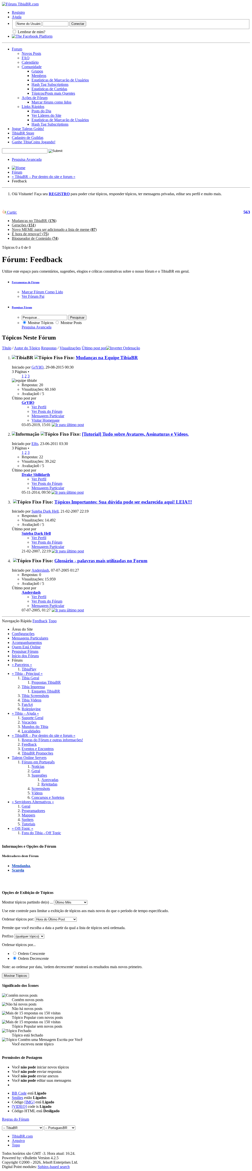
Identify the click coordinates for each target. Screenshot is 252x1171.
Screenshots (41, 788)
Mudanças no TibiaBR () (34, 221)
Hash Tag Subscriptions (50, 84)
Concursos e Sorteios (48, 797)
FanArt (27, 704)
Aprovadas (49, 780)
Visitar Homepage (46, 420)
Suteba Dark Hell (45, 511)
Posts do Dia (41, 111)
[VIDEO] (19, 1106)
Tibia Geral (30, 678)
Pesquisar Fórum (22, 307)
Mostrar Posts (71, 323)
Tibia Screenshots (35, 696)
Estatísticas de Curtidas (49, 89)
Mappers (28, 815)
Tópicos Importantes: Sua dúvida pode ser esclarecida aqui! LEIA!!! (123, 501)
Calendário (30, 62)
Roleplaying (31, 709)
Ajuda (16, 17)
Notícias (38, 766)
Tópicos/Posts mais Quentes (53, 93)
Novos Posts (31, 53)
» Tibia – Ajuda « (25, 713)
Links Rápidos (33, 106)
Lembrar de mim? (31, 32)
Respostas (49, 348)
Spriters (27, 819)
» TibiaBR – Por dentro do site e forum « (43, 177)
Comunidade (32, 67)
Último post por (94, 348)
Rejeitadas (49, 784)
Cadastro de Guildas (27, 137)
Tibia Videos (31, 700)
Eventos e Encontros (38, 749)
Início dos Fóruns (25, 656)
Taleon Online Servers (29, 758)
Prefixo (7, 936)
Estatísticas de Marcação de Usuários (60, 80)
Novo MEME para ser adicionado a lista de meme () (54, 229)
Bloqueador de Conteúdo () (35, 238)
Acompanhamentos (27, 642)
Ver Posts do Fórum (47, 411)
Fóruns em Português (38, 762)
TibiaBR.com (22, 1136)
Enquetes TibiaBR (46, 691)
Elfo (35, 444)
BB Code (19, 1093)
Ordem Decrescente (33, 958)
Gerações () (24, 225)
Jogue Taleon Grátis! (28, 129)
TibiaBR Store (23, 133)
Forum (17, 49)
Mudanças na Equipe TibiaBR (107, 357)
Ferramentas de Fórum (25, 282)
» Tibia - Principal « (27, 673)
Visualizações (70, 348)
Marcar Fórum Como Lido (42, 292)
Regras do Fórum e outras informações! (52, 740)
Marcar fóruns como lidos (51, 102)
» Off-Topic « (22, 828)
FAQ (26, 58)
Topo (52, 621)
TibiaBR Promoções (37, 753)
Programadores (33, 811)
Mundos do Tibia (35, 727)
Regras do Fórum (15, 1119)
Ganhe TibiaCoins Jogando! (33, 142)
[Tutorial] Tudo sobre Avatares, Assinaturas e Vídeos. (135, 434)
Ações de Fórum (34, 98)
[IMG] (29, 1102)
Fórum (17, 172)
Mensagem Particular (48, 416)
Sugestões (39, 775)
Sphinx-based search (54, 1167)
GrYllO (38, 367)
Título (6, 348)
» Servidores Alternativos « (33, 802)
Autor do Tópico (27, 348)
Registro (18, 12)
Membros (39, 76)
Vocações (29, 722)
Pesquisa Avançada (27, 159)
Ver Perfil (39, 407)
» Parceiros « (22, 665)
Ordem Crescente (31, 953)
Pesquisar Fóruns (25, 651)
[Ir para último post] (68, 425)
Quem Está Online (26, 647)
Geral (36, 771)
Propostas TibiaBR (46, 682)
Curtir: (11, 212)
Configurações (23, 634)
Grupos (37, 71)
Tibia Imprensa (33, 687)
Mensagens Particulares (30, 638)
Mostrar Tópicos (40, 323)
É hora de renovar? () (30, 234)
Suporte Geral (32, 718)
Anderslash (40, 570)
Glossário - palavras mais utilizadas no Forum (100, 560)
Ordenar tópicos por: (18, 919)
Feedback (29, 744)
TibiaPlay (29, 669)
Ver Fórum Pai (33, 296)
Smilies (17, 1098)
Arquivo (18, 1141)
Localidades (31, 731)
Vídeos (37, 793)
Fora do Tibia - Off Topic (41, 833)
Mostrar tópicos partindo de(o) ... (27, 902)
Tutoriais (28, 824)
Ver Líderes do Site (46, 115)
